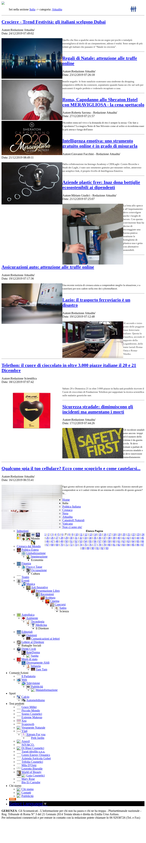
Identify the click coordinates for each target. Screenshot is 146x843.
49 (61, 541)
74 (80, 544)
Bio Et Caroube (30, 782)
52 (76, 541)
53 (80, 541)
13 (90, 534)
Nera (65, 513)
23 (138, 534)
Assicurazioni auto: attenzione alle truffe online (48, 267)
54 (85, 541)
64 (133, 541)
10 (76, 534)
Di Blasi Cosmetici (32, 748)
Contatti (26, 792)
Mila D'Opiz (28, 765)
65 (137, 541)
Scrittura (50, 597)
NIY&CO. (27, 744)
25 (47, 537)
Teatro (25, 577)
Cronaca (67, 510)
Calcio (25, 696)
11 (81, 534)
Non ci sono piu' (72, 527)
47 (52, 541)
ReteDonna (33, 652)
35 (95, 537)
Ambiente (32, 618)
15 (100, 534)
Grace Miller (29, 707)
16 (105, 534)
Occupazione (39, 570)
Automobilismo (35, 700)
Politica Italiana (71, 506)
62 (123, 541)
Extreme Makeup (31, 717)
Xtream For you (35, 734)
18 (114, 534)
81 (114, 544)
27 (57, 537)
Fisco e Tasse (34, 566)
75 (85, 544)
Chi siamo (27, 789)
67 (47, 544)
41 (123, 537)
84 (128, 544)
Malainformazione (47, 690)
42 (128, 537)
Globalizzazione (36, 553)
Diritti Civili (28, 648)
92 (102, 548)
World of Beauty (31, 772)
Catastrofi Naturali (73, 520)
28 (61, 537)
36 (99, 537)
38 (109, 537)
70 (61, 544)
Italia (32, 9)
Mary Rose (28, 778)
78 (99, 544)
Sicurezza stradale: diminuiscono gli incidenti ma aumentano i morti (97, 409)
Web (24, 679)
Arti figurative (39, 587)
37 (104, 537)
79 (104, 544)
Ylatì (24, 731)
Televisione (33, 683)
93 (107, 548)
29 (66, 537)
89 (88, 548)
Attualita (57, 9)
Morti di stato (29, 659)
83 (123, 544)
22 (133, 534)
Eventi (25, 580)
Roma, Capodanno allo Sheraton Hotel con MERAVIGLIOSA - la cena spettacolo (103, 102)
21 (128, 534)
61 (118, 541)
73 (76, 544)
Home (66, 499)
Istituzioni (23, 530)
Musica (30, 584)
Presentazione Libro (48, 590)
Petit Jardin (37, 737)
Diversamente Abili (37, 662)
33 (85, 537)
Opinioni (31, 635)
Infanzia (36, 666)
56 (95, 541)
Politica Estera (30, 549)
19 (119, 534)
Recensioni (47, 594)
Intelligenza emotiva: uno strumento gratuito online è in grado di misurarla (99, 143)
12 (86, 534)
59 (109, 541)
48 (57, 541)
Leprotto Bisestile (32, 768)
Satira (63, 607)
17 (109, 534)
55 (90, 541)
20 (124, 534)
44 (137, 537)
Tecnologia (37, 621)
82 (118, 544)
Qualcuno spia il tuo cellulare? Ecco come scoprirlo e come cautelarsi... (71, 468)
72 (71, 544)
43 (133, 537)
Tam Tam (41, 669)
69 (57, 544)
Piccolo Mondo (30, 710)
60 (114, 541)
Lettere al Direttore (32, 642)
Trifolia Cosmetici (32, 761)
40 (118, 537)
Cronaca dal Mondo (29, 546)
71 (66, 544)
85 (133, 544)
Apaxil (25, 741)
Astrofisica (27, 614)
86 (137, 544)
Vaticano (67, 523)
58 (104, 541)
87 (142, 544)
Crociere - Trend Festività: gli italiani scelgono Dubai (54, 21)
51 (71, 541)
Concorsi (60, 604)
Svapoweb (27, 724)
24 (143, 534)
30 (71, 537)
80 (109, 544)
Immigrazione (39, 556)
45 (142, 537)
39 (114, 537)
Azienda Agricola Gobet (36, 758)
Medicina (41, 625)
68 (52, 544)
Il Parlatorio (28, 676)
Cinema (54, 601)
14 (95, 534)
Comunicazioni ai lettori (45, 638)
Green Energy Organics (35, 755)
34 (90, 537)
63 (128, 541)
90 (92, 548)
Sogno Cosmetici (31, 713)
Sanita (34, 655)
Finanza (26, 563)
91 (97, 548)
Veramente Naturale (33, 727)
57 (99, 541)
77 (95, 544)
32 (80, 537)
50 (66, 541)
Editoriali (27, 631)
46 (47, 541)
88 (83, 548)
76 (90, 544)
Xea (23, 720)
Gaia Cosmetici (35, 775)
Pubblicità (37, 686)
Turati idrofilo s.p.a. (33, 751)
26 (52, 537)
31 (76, 537)
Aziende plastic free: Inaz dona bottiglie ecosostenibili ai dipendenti (101, 185)
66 (142, 541)
